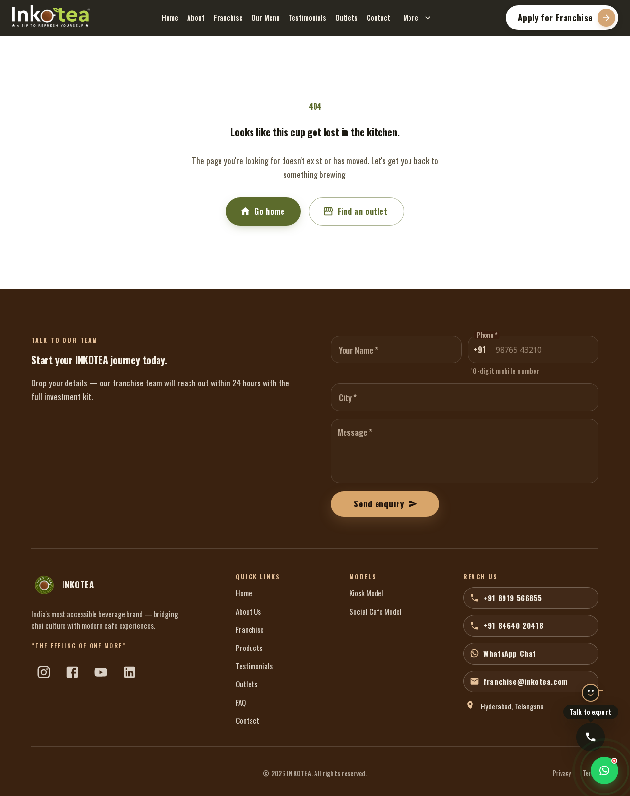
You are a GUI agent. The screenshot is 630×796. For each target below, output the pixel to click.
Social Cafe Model (375, 611)
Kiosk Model (366, 593)
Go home (269, 211)
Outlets (346, 17)
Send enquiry (379, 504)
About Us (248, 611)
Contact (378, 17)
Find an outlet (363, 211)
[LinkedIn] (129, 672)
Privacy (562, 773)
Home (170, 17)
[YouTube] (101, 672)
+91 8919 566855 (512, 597)
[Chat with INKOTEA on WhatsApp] (604, 770)
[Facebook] (72, 672)
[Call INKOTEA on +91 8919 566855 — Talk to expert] (590, 737)
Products (249, 647)
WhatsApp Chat (509, 653)
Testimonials (307, 17)
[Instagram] (44, 672)
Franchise (228, 17)
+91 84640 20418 (513, 625)
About (196, 17)
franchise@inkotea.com (525, 681)
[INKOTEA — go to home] (51, 16)
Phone (487, 335)
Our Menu (266, 17)
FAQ (241, 702)
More (411, 17)
